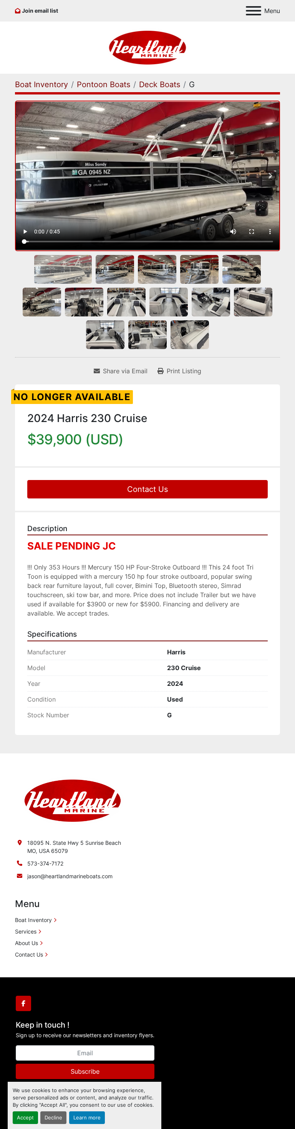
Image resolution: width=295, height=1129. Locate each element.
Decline (53, 1118)
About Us (26, 943)
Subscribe (85, 1071)
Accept (25, 1118)
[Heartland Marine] (72, 800)
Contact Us (147, 489)
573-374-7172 (45, 863)
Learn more (87, 1118)
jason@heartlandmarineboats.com (70, 876)
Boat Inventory (33, 920)
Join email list (40, 10)
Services (25, 931)
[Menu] (253, 10)
